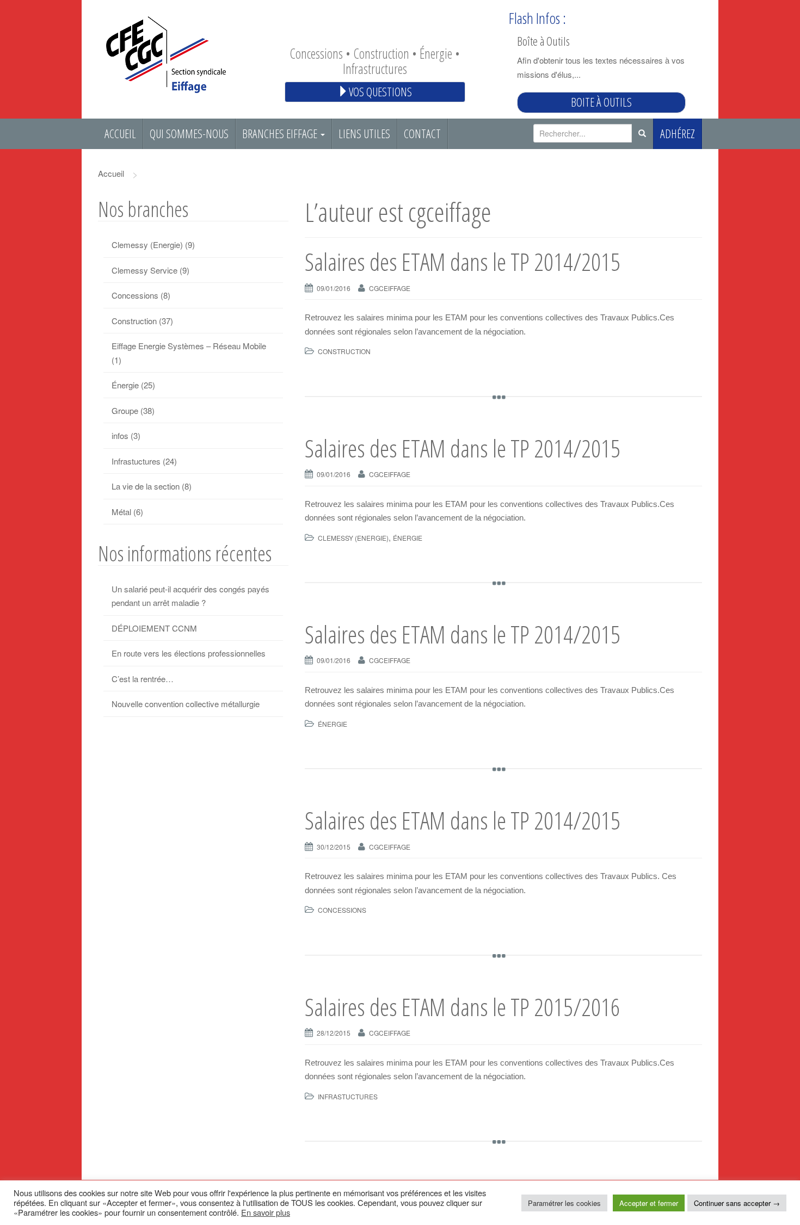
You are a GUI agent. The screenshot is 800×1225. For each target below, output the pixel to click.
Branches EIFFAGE (280, 133)
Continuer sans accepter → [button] (737, 1203)
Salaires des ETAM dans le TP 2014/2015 (462, 261)
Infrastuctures (348, 1096)
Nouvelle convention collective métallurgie (186, 703)
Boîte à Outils (543, 41)
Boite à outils (601, 102)
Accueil (120, 133)
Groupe (125, 410)
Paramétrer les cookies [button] (564, 1203)
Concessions (342, 909)
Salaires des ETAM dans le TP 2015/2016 (462, 1007)
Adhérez (677, 133)
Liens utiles (364, 133)
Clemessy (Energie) (353, 537)
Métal (121, 511)
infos (120, 435)
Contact (422, 133)
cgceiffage (389, 288)
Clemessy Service (144, 270)
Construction (344, 351)
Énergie (407, 537)
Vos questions (380, 92)
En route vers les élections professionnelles (189, 653)
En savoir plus (265, 1212)
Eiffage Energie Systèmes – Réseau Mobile (189, 345)
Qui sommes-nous (189, 133)
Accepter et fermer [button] (648, 1203)
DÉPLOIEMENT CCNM (154, 628)
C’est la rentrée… (143, 678)
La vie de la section (146, 486)
